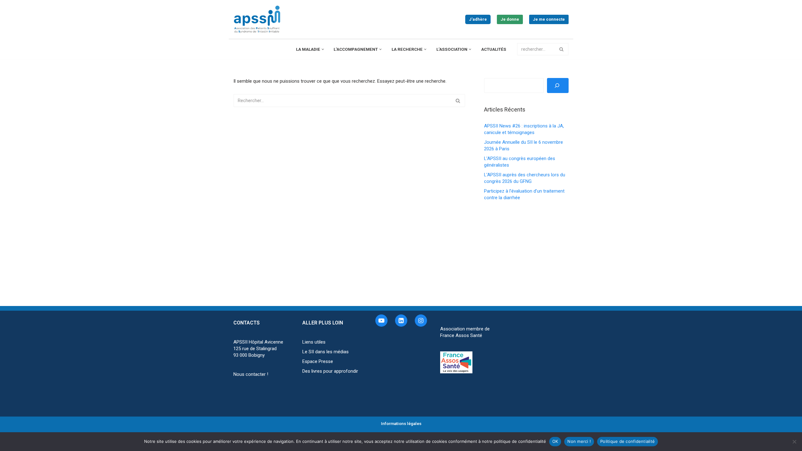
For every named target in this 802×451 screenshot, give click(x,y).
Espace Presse (317, 361)
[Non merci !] (794, 441)
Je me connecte (549, 19)
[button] (323, 49)
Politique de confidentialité (627, 441)
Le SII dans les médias (325, 352)
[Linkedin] (401, 320)
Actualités (493, 49)
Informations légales (401, 423)
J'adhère (478, 19)
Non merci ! (579, 441)
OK (555, 441)
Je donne (510, 19)
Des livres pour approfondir (330, 371)
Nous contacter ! (250, 374)
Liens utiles (313, 342)
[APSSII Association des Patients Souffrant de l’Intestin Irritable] (258, 19)
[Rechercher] (562, 49)
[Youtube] (381, 320)
